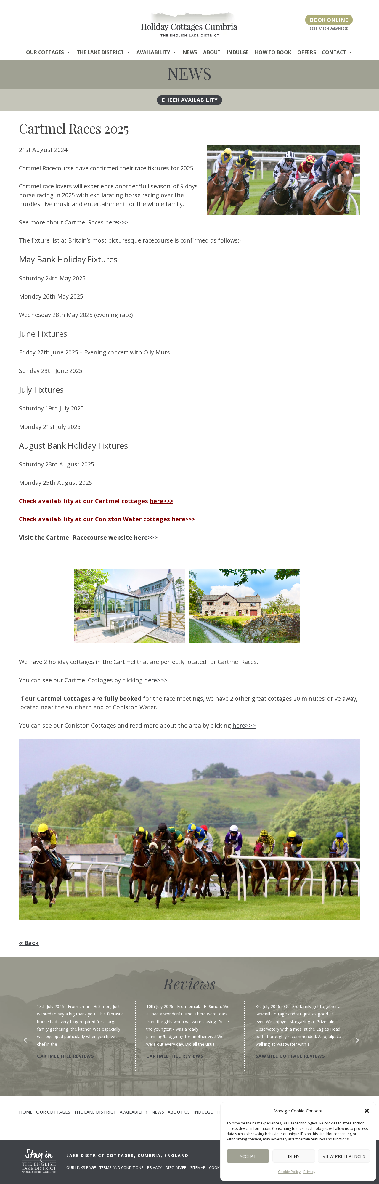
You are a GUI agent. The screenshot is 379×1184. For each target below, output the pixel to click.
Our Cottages (45, 52)
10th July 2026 (159, 1006)
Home (26, 1112)
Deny (294, 1156)
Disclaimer (176, 1167)
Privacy (309, 1171)
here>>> (117, 222)
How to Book (273, 52)
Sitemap (197, 1167)
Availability (153, 52)
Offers (306, 52)
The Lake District (100, 52)
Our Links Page (81, 1167)
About (212, 52)
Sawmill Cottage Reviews (290, 1056)
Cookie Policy (289, 1171)
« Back (29, 943)
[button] (367, 1111)
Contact (334, 52)
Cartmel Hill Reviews (65, 1056)
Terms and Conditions (121, 1167)
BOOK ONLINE (329, 19)
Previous (23, 1039)
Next (355, 1039)
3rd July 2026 (268, 1006)
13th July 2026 (50, 1006)
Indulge (238, 52)
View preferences (344, 1156)
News (190, 52)
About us (179, 1112)
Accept (248, 1156)
